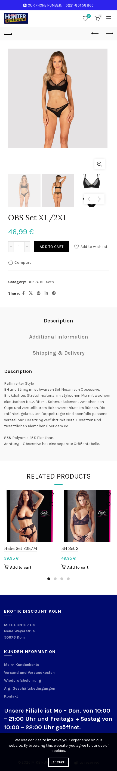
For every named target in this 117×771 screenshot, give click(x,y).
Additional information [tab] (58, 337)
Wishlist (89, 15)
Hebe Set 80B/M (20, 548)
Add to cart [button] (20, 567)
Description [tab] (58, 321)
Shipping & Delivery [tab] (59, 353)
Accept (58, 762)
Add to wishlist (94, 246)
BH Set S (69, 548)
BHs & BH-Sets (40, 282)
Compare (22, 262)
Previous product (95, 33)
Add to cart (51, 246)
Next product (109, 33)
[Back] (8, 33)
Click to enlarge (99, 164)
